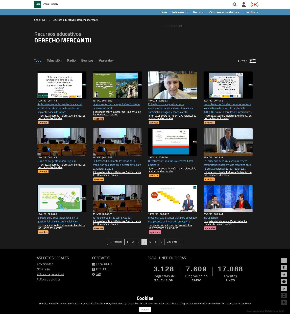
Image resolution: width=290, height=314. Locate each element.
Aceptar (145, 309)
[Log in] (243, 5)
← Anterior (115, 242)
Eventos (87, 60)
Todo (37, 60)
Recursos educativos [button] (223, 12)
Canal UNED (104, 264)
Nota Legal (43, 269)
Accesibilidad (45, 264)
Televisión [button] (179, 12)
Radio (71, 60)
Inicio (163, 12)
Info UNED (103, 269)
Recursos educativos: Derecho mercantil (75, 20)
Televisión (54, 60)
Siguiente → (173, 242)
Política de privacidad (50, 274)
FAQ (98, 274)
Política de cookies (48, 279)
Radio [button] (197, 12)
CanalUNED (40, 20)
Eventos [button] (250, 12)
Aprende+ (106, 60)
